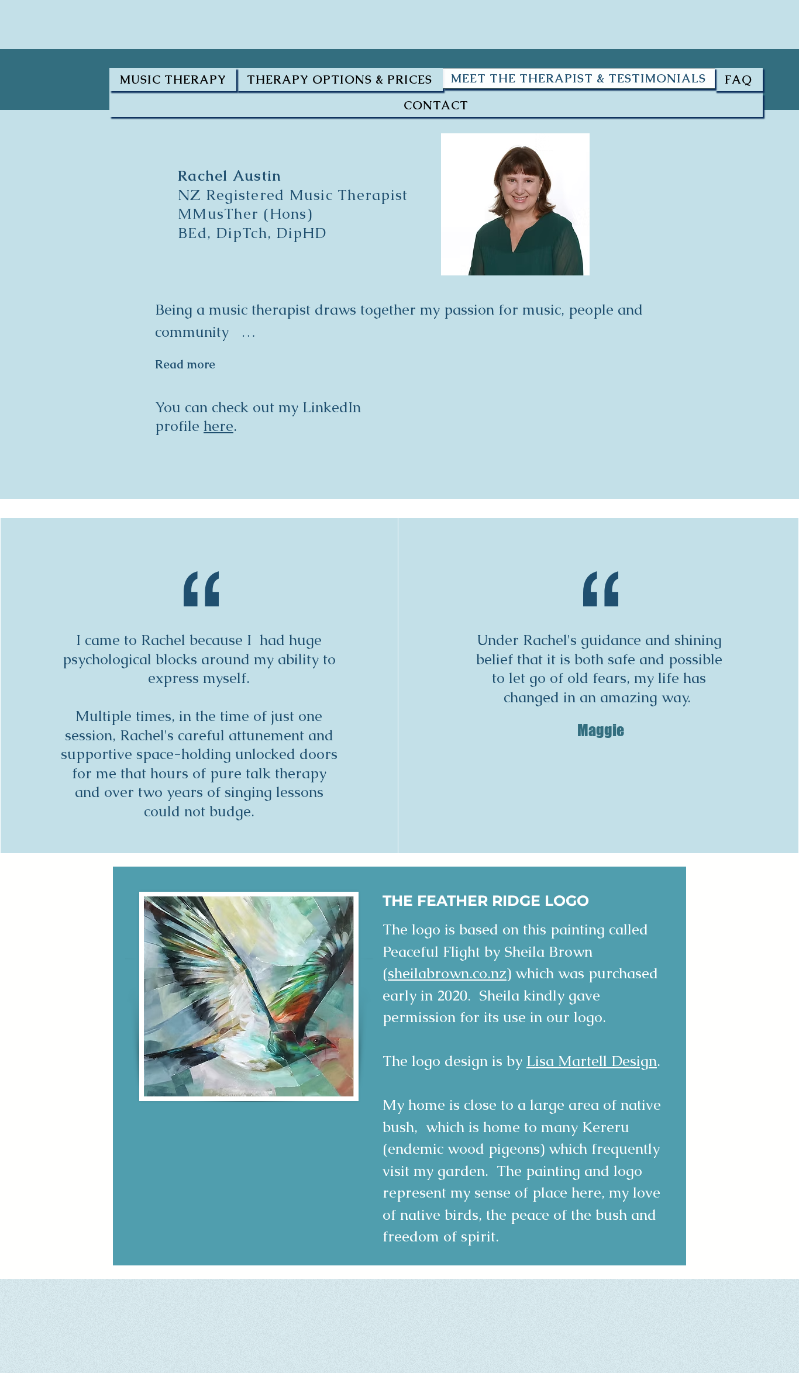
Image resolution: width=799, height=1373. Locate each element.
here (218, 425)
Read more (185, 364)
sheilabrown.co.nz (447, 973)
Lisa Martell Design (591, 1060)
